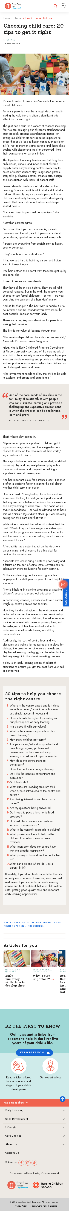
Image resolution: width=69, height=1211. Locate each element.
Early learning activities (23, 922)
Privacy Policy (21, 1205)
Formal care (52, 922)
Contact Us (12, 1152)
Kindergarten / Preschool (24, 926)
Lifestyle (17, 18)
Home (7, 18)
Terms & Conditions (38, 1205)
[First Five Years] (13, 6)
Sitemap (53, 1205)
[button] (34, 1052)
